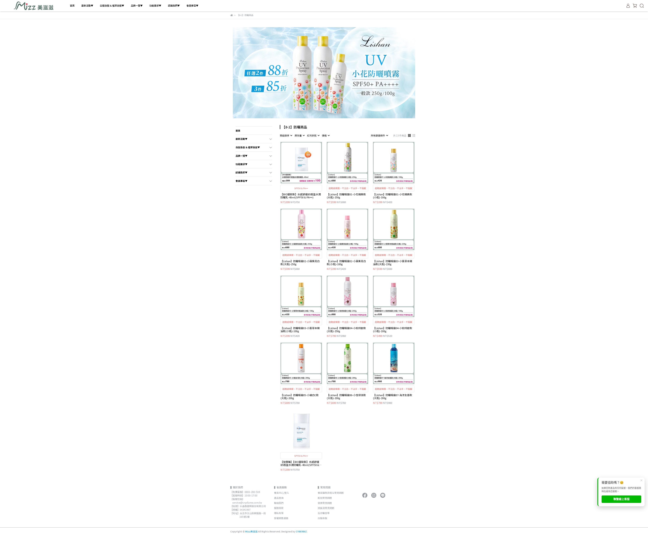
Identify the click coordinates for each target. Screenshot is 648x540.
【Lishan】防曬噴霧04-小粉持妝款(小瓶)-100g (392, 330)
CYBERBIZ (301, 531)
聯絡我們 (279, 503)
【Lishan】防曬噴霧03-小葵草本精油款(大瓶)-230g (392, 263)
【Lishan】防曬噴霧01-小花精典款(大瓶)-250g (346, 196)
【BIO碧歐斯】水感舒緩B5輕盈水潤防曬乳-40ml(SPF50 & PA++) (300, 196)
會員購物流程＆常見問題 (331, 492)
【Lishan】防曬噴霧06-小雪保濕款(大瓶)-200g (346, 397)
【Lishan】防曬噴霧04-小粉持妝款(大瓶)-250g (346, 330)
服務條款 (279, 508)
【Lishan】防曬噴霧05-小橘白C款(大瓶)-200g (299, 397)
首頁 (72, 5)
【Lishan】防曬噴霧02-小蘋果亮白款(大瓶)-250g (300, 263)
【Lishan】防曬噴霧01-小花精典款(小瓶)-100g (392, 196)
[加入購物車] (306, 162)
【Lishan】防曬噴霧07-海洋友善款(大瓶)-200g (392, 397)
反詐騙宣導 (324, 513)
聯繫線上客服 (621, 499)
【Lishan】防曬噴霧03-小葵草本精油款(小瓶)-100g (300, 330)
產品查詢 (279, 498)
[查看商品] (296, 162)
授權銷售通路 (281, 518)
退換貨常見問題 (326, 508)
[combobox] (286, 135)
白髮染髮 (322, 518)
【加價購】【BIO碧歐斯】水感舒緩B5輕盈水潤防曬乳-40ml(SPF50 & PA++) (299, 463)
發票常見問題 (325, 503)
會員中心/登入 (281, 492)
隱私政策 (279, 513)
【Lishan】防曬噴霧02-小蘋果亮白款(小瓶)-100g (346, 263)
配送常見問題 (325, 498)
